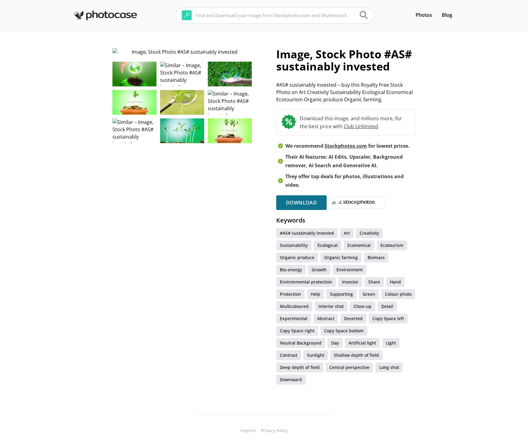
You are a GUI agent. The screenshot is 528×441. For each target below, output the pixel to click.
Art (347, 233)
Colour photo (398, 294)
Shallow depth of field (356, 355)
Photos (424, 15)
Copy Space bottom (344, 331)
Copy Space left (388, 318)
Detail (387, 306)
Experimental (293, 318)
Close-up (363, 306)
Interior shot (331, 306)
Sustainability (294, 245)
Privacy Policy (274, 430)
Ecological (327, 245)
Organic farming (341, 257)
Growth (319, 270)
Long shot (389, 367)
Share (374, 282)
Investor (350, 282)
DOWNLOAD (301, 202)
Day (335, 343)
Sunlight (315, 355)
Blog (447, 15)
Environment (349, 270)
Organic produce (297, 257)
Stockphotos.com (345, 146)
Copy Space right (297, 331)
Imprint (248, 430)
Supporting (341, 294)
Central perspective (349, 367)
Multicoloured (294, 306)
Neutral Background (300, 343)
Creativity (369, 233)
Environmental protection (306, 282)
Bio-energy (291, 270)
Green (369, 294)
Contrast (288, 355)
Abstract (325, 318)
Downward (291, 379)
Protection (290, 294)
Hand (395, 282)
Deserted (353, 318)
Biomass (376, 257)
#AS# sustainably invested (307, 233)
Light (391, 343)
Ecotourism (391, 245)
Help (315, 294)
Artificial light (362, 343)
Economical (359, 245)
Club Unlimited (361, 126)
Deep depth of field (300, 367)
